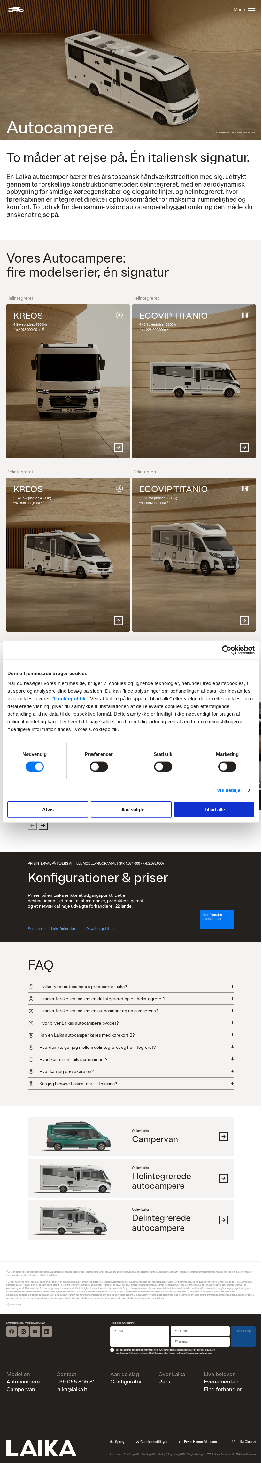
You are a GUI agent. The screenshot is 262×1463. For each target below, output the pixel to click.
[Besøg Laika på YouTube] (35, 1323)
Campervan (20, 1380)
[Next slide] (43, 825)
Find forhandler (219, 1380)
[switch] (99, 766)
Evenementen (217, 1373)
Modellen (18, 1365)
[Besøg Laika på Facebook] (11, 1323)
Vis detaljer (229, 790)
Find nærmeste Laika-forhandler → (53, 929)
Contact (65, 1365)
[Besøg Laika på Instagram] (23, 1323)
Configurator (124, 1373)
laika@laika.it (70, 1380)
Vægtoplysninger (191, 1445)
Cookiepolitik (70, 698)
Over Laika (169, 1365)
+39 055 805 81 (74, 1373)
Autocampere (23, 1373)
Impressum (113, 1445)
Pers (161, 1373)
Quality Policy (162, 1445)
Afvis (48, 809)
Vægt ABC (176, 1445)
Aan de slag (122, 1365)
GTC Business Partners (213, 1445)
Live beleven (216, 1365)
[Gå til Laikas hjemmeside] (15, 9)
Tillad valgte (131, 809)
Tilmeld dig (238, 1322)
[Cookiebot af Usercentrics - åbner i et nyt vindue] (227, 650)
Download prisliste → (101, 929)
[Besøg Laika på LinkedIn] (47, 1323)
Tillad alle (214, 809)
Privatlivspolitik (129, 1445)
